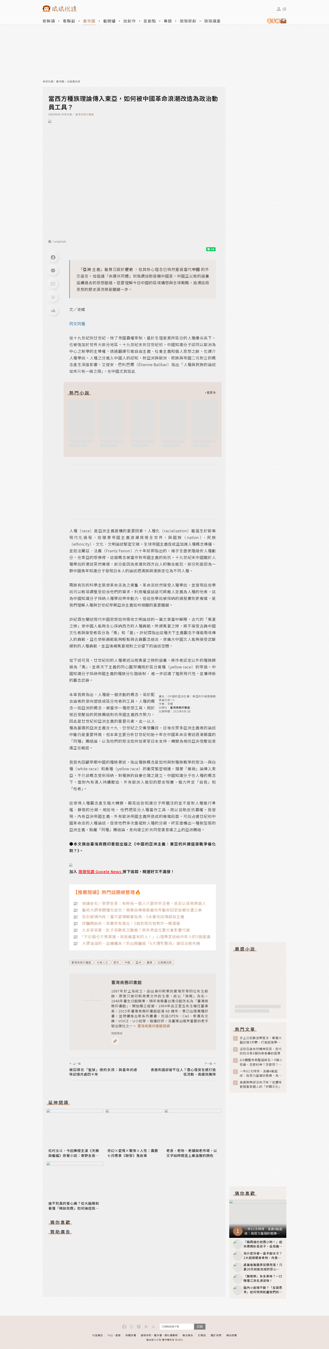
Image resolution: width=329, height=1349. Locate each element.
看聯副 (69, 21)
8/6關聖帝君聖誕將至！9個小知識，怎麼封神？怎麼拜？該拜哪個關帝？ (261, 1062)
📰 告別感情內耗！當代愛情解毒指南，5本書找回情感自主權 (128, 916)
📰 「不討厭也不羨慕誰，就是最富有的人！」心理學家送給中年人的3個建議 (141, 936)
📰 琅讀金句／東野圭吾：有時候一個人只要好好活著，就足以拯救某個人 (139, 903)
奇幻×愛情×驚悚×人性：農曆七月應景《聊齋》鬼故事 (132, 1153)
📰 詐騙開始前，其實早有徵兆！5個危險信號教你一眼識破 (126, 923)
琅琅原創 (188, 21)
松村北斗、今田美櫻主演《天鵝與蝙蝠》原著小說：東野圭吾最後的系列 (73, 1155)
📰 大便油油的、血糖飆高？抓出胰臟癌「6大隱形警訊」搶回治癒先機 (136, 943)
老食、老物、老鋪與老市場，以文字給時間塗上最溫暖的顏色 (191, 1153)
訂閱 (200, 1326)
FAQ (110, 1335)
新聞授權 (130, 1335)
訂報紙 (202, 1335)
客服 (118, 1335)
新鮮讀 (49, 21)
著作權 (158, 1335)
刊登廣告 (97, 1335)
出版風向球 (73, 81)
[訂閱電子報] (275, 21)
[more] (210, 392)
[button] (53, 284)
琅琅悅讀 (48, 81)
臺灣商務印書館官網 (153, 1025)
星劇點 (150, 21)
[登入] (279, 9)
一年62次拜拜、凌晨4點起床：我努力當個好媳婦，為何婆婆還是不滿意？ (261, 1073)
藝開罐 (109, 21)
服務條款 (146, 1335)
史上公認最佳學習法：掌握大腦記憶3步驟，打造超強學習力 (261, 1040)
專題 (168, 21)
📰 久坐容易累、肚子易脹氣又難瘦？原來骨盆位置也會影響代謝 (131, 930)
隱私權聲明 (171, 1335)
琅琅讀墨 (212, 21)
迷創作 (129, 21)
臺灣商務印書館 (84, 114)
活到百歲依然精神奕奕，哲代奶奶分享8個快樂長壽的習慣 (261, 1051)
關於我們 (216, 1335)
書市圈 (89, 21)
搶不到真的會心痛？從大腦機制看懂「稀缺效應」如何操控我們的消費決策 (73, 1208)
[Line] (53, 270)
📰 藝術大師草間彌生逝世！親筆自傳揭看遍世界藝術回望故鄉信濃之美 (137, 910)
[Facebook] (53, 257)
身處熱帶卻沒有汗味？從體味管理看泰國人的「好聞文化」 (261, 1084)
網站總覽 (231, 1335)
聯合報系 (188, 1335)
